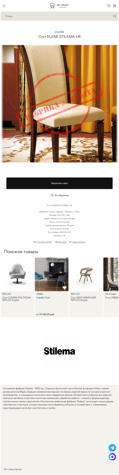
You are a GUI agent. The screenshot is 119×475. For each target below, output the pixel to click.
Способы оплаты (44, 242)
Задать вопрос (78, 242)
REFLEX (6, 294)
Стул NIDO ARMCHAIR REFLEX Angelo (83, 298)
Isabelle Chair (43, 297)
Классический (61, 228)
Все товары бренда (13, 469)
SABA (40, 294)
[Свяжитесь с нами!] (112, 448)
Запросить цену (59, 183)
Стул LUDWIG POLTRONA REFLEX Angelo (16, 298)
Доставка (62, 242)
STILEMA (59, 31)
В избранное (62, 195)
